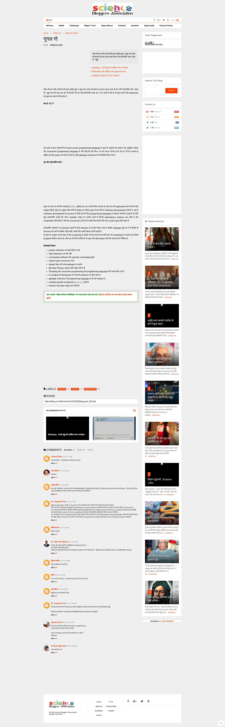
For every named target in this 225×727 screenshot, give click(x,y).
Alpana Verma (57, 622)
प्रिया (53, 575)
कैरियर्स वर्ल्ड (55, 527)
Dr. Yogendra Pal (58, 501)
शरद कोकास (55, 471)
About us (99, 706)
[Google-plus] (159, 20)
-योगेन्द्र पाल (57, 33)
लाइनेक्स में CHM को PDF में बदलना (105, 75)
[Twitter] (163, 20)
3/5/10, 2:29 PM (64, 471)
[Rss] (168, 20)
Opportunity (149, 26)
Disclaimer (99, 711)
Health (61, 26)
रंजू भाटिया (54, 589)
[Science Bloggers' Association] (112, 14)
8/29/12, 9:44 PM (72, 646)
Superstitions (107, 26)
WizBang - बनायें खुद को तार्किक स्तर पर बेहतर (110, 67)
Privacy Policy (111, 706)
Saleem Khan (56, 456)
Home (50, 26)
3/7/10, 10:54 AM (71, 603)
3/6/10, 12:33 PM (60, 575)
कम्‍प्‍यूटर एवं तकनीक (71, 33)
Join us (99, 715)
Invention (135, 26)
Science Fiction (166, 26)
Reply (53, 463)
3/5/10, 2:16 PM (67, 456)
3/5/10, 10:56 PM (65, 561)
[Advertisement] (65, 68)
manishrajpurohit (58, 646)
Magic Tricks (90, 26)
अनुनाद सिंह (55, 485)
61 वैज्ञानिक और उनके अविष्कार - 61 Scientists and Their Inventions (160, 282)
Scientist (122, 26)
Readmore (174, 259)
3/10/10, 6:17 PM (69, 622)
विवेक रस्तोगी (55, 561)
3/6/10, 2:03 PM (63, 589)
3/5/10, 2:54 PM (64, 485)
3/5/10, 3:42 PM (73, 542)
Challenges (74, 26)
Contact (111, 711)
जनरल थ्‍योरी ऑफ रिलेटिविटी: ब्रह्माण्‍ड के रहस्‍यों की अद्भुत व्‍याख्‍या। (161, 397)
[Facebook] (154, 20)
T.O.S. (111, 702)
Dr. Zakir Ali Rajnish (59, 542)
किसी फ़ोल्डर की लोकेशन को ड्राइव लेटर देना (109, 71)
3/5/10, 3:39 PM (64, 527)
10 (149, 592)
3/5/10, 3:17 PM (71, 501)
